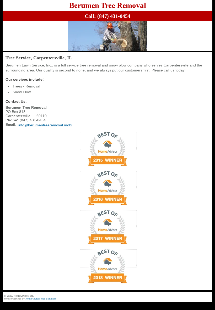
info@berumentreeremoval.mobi (45, 125)
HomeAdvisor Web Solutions (40, 298)
